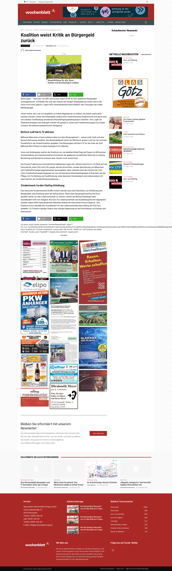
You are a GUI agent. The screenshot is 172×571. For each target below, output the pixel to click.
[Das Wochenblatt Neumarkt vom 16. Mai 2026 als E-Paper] (72, 519)
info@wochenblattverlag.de (41, 525)
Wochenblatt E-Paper (27, 480)
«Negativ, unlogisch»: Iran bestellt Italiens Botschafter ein (135, 483)
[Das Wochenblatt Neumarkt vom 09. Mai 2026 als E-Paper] (72, 530)
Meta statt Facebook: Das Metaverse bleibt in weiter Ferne (68, 483)
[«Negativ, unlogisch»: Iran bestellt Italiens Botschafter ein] (135, 469)
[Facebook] (147, 1)
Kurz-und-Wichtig (130, 60)
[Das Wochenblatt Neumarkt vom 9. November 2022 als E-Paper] (36, 469)
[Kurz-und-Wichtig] (115, 63)
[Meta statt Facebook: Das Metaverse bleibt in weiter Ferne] (69, 469)
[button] (145, 22)
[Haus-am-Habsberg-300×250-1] (63, 69)
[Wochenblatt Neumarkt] (23, 50)
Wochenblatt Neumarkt (33, 50)
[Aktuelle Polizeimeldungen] (115, 167)
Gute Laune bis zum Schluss (134, 134)
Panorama (28, 30)
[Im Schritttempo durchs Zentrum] (102, 469)
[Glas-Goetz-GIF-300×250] (130, 93)
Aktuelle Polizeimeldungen (133, 164)
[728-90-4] (105, 12)
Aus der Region (128, 58)
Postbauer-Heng (92, 480)
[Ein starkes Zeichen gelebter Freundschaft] (115, 122)
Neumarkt (126, 117)
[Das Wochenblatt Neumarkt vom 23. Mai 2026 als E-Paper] (72, 509)
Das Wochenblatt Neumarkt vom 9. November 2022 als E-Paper (35, 483)
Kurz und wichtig (128, 147)
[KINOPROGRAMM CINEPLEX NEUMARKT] (115, 152)
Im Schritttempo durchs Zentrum (102, 482)
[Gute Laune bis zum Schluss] (115, 137)
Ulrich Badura (91, 485)
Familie (125, 132)
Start (22, 30)
